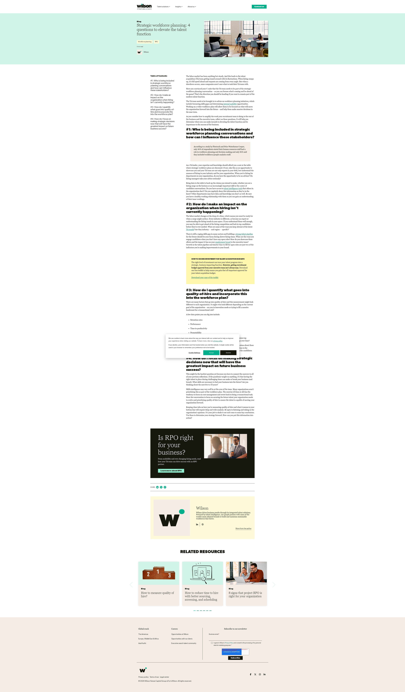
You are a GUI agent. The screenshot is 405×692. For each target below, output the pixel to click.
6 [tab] (210, 612)
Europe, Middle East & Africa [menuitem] (148, 639)
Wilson (146, 52)
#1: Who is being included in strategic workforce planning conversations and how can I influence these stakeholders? (162, 85)
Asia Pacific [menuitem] (142, 643)
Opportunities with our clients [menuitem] (181, 639)
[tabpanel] (158, 584)
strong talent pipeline (244, 234)
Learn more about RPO (171, 471)
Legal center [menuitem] (164, 677)
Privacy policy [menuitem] (143, 677)
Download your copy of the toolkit (204, 277)
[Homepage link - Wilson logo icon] (143, 673)
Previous (132, 584)
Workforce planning (144, 41)
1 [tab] (195, 612)
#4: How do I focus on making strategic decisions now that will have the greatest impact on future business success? (163, 124)
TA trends (190, 230)
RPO (156, 41)
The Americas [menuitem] (143, 634)
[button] (251, 674)
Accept (211, 352)
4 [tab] (204, 612)
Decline (228, 352)
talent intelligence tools (233, 188)
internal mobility (230, 104)
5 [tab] (207, 612)
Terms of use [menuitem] (154, 677)
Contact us (259, 6)
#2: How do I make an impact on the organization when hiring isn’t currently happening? (162, 98)
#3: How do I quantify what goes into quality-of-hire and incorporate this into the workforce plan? (162, 110)
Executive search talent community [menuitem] (183, 643)
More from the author (243, 528)
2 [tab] (198, 612)
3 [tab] (201, 612)
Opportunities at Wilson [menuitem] (179, 634)
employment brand (222, 242)
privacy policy (217, 341)
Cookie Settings (194, 352)
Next (272, 584)
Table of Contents (159, 76)
